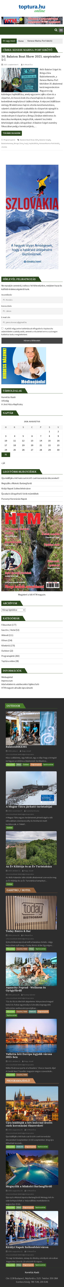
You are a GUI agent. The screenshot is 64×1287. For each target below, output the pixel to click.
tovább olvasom (11, 133)
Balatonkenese (7, 143)
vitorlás (4, 147)
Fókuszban (6, 625)
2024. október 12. (14, 871)
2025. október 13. (14, 1061)
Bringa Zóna (18, 143)
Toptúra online (8, 661)
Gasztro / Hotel (8, 630)
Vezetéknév (6, 294)
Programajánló (9, 140)
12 (23, 440)
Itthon (4, 640)
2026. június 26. (14, 935)
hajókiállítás (33, 143)
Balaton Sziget (44, 140)
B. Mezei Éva (28, 64)
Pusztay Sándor (29, 995)
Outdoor (5, 650)
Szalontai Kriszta (32, 811)
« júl (3, 463)
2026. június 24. (14, 995)
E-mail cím (5, 317)
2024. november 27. (15, 811)
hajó (26, 143)
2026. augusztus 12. (15, 1251)
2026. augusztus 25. (15, 1130)
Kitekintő (5, 645)
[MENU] (61, 30)
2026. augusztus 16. (15, 1190)
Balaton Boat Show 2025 (29, 140)
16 (58, 440)
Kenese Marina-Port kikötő (49, 143)
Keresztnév (6, 306)
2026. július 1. (13, 751)
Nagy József (26, 751)
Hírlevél (4, 635)
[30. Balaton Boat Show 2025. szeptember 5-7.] (19, 69)
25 (14, 450)
